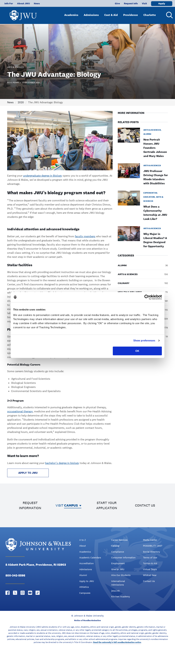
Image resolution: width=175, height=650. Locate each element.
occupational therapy (20, 411)
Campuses (84, 592)
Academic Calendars (90, 557)
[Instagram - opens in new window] (22, 592)
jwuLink (115, 590)
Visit (144, 3)
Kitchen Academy (120, 596)
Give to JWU (117, 569)
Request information (30, 505)
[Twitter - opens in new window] (15, 592)
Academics (71, 15)
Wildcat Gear (150, 575)
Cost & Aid (111, 15)
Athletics (84, 586)
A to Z (82, 539)
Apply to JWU (86, 581)
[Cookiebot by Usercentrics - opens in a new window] (147, 297)
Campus (71, 505)
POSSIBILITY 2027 (152, 545)
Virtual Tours (150, 569)
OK (137, 350)
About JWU (23, 3)
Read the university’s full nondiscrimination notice (117, 642)
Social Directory (151, 551)
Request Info (131, 3)
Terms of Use (150, 557)
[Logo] (23, 14)
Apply (161, 3)
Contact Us (149, 581)
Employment (118, 563)
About (82, 545)
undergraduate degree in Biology (42, 175)
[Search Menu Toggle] (169, 15)
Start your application (106, 505)
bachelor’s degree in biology (62, 463)
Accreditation (86, 563)
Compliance (117, 551)
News (37, 3)
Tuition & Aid (150, 563)
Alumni (83, 575)
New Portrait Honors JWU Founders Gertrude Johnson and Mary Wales (155, 148)
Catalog (115, 545)
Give (117, 3)
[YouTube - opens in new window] (30, 592)
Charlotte (149, 15)
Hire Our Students (121, 575)
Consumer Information (123, 557)
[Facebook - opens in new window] (7, 592)
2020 (21, 102)
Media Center (150, 539)
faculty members (85, 236)
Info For (8, 3)
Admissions (91, 15)
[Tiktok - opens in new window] (37, 592)
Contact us (145, 505)
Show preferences (144, 340)
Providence (130, 15)
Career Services (119, 539)
